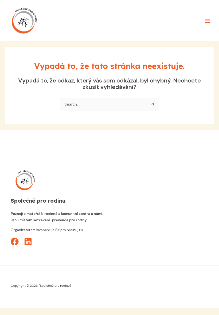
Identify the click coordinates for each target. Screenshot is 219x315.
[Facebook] (15, 242)
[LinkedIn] (28, 242)
